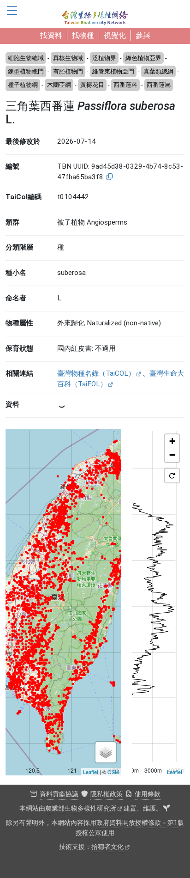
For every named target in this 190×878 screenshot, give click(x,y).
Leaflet (90, 771)
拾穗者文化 (107, 847)
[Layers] (105, 752)
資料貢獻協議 (59, 794)
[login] (166, 809)
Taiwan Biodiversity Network (95, 14)
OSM (113, 771)
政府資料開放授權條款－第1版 (140, 823)
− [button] (172, 455)
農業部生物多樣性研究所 (80, 808)
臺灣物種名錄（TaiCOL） (96, 373)
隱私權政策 (106, 794)
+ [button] (172, 441)
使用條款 (147, 794)
